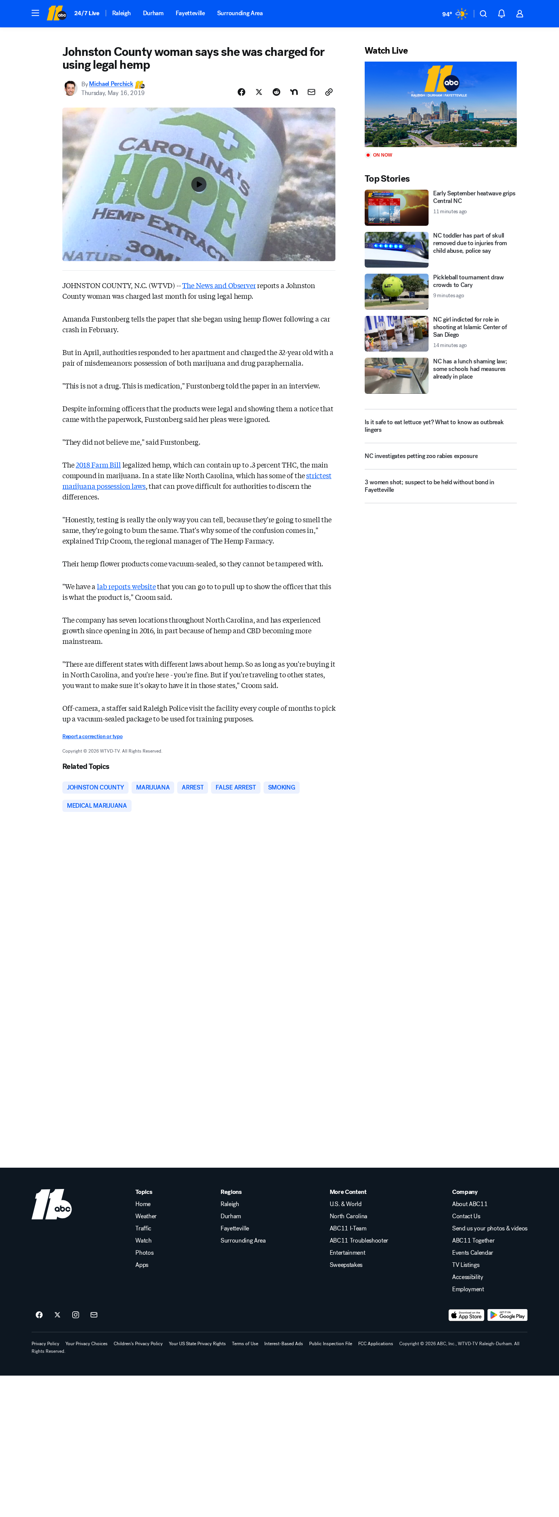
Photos (144, 1253)
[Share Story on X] (259, 92)
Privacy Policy (45, 1343)
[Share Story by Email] (311, 92)
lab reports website (126, 586)
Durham (153, 13)
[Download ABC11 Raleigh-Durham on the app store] (466, 1315)
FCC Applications (375, 1343)
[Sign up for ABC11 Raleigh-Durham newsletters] (94, 1315)
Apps (141, 1265)
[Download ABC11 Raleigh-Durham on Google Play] (507, 1315)
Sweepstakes (346, 1265)
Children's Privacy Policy (138, 1343)
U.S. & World (346, 1204)
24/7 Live (87, 13)
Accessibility (467, 1277)
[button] (35, 13)
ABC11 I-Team (348, 1228)
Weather (146, 1216)
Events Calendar (472, 1253)
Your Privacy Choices (86, 1343)
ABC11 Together (473, 1241)
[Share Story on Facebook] (241, 92)
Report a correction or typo (92, 736)
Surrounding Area (240, 13)
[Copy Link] (328, 92)
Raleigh (121, 13)
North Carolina (349, 1216)
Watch (143, 1241)
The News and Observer (219, 285)
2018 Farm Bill (98, 464)
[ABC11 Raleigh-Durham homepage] (56, 13)
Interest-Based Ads (283, 1343)
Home (143, 1204)
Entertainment (347, 1253)
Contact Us (466, 1216)
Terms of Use (245, 1343)
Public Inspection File (330, 1343)
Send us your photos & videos (489, 1228)
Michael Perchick (111, 84)
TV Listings (465, 1265)
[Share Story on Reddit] (276, 92)
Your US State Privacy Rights (197, 1343)
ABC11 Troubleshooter (359, 1241)
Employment (468, 1289)
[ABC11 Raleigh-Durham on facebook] (39, 1315)
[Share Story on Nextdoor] (293, 92)
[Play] (441, 104)
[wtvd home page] (52, 1204)
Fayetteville (190, 13)
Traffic (143, 1228)
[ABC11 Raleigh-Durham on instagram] (75, 1315)
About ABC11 (470, 1204)
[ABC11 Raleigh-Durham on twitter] (57, 1315)
